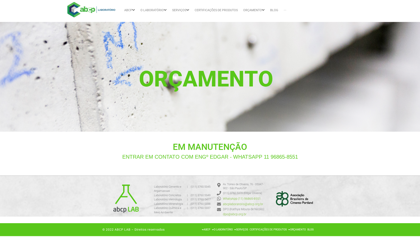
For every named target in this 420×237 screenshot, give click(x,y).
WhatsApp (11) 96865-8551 (242, 198)
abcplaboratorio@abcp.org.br (243, 204)
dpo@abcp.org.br (235, 214)
